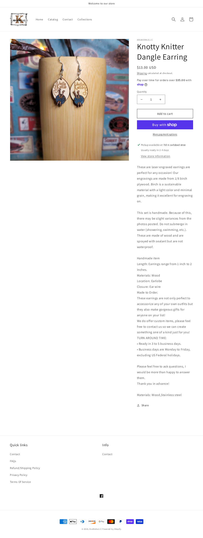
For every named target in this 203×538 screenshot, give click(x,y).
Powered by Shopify (111, 529)
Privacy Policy (18, 475)
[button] (173, 19)
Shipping (142, 73)
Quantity (142, 91)
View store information (155, 156)
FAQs (13, 461)
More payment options (165, 134)
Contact (15, 454)
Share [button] (145, 405)
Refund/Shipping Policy (25, 468)
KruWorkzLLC (95, 529)
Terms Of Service (20, 482)
